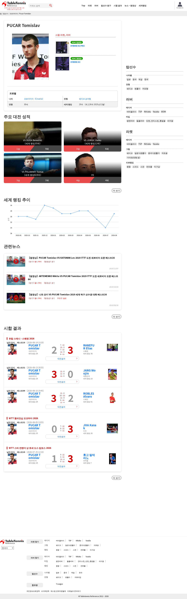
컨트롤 (149, 166)
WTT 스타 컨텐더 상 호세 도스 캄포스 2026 (30, 447)
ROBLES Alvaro (88, 394)
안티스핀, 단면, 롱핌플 (86, 561)
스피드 (135, 166)
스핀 (142, 166)
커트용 (164, 153)
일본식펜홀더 (140, 153)
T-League (59, 584)
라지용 (170, 120)
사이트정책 (45, 591)
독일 (140, 79)
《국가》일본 (61, 298)
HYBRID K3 (75, 62)
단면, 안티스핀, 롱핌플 (155, 120)
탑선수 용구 (106, 5)
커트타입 (78, 577)
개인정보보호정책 (33, 591)
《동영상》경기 (49, 261)
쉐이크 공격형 (85, 98)
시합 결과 (118, 5)
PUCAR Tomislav (34, 346)
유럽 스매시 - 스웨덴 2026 (21, 338)
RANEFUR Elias (88, 346)
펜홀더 (137, 88)
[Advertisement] (27, 509)
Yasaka (156, 111)
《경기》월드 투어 (34, 261)
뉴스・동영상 (130, 5)
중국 (134, 79)
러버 (96, 5)
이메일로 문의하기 (74, 591)
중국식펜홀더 (154, 153)
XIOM (163, 111)
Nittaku (147, 111)
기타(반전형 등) (133, 157)
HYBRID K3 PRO (78, 45)
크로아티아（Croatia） (34, 98)
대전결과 (61, 358)
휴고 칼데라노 (89, 456)
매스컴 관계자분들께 (58, 591)
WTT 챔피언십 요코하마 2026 (23, 418)
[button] (30, 57)
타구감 (157, 166)
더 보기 (116, 190)
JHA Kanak (89, 426)
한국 (146, 79)
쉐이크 (130, 88)
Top (83, 5)
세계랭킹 (142, 5)
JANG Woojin (89, 371)
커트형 (145, 88)
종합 (129, 166)
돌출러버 (140, 120)
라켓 (90, 5)
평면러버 (130, 120)
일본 (129, 79)
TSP (140, 111)
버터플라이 (131, 111)
